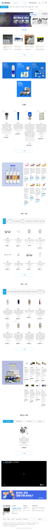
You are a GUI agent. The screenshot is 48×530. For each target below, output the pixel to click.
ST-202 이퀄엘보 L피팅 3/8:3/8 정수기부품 (29, 264)
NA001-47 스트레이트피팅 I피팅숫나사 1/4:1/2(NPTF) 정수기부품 (29, 241)
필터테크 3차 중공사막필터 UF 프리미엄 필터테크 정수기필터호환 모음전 (43, 171)
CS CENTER (14, 505)
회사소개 (4, 519)
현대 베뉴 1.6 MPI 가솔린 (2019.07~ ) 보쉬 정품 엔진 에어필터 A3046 (43, 394)
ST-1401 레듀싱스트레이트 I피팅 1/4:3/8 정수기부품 (40, 264)
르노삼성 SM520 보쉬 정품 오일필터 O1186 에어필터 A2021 (44, 371)
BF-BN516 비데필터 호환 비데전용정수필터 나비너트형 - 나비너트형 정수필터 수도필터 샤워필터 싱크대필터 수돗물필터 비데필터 (8, 336)
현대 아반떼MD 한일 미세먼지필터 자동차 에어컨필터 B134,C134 (32, 371)
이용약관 (12, 519)
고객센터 (8, 519)
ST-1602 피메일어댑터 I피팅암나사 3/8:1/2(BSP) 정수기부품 (18, 264)
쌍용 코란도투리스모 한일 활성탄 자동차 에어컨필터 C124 (26, 393)
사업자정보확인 (25, 519)
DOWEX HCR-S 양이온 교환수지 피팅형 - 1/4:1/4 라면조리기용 (29, 311)
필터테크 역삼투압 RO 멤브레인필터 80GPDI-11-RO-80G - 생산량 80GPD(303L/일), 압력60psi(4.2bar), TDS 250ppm (26, 193)
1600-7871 (16, 508)
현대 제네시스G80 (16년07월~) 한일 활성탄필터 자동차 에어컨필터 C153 (32, 394)
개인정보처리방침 (18, 519)
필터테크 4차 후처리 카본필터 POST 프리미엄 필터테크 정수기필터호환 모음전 (32, 191)
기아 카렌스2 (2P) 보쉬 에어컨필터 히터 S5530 (38, 393)
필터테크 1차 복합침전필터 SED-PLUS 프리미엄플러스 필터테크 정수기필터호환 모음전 (26, 171)
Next (42, 19)
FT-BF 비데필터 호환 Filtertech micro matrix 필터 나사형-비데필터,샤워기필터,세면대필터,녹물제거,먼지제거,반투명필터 (8, 312)
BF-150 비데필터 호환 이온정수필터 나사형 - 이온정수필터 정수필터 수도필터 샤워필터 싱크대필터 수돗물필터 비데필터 (40, 312)
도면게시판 (36, 6)
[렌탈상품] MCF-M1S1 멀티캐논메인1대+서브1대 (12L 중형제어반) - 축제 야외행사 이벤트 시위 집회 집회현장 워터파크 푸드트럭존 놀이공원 (24, 441)
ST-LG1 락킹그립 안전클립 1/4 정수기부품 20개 (7, 264)
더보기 (24, 54)
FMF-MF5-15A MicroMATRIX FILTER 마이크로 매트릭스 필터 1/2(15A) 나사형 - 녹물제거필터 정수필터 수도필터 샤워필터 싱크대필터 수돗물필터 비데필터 (40, 336)
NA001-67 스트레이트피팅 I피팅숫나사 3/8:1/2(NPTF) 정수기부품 (40, 241)
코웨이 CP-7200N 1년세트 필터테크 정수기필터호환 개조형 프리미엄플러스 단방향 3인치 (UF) (38, 192)
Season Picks (17, 6)
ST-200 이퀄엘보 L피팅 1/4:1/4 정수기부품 (7, 241)
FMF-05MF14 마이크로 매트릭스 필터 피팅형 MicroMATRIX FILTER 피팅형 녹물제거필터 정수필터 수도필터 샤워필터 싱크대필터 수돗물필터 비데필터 (29, 336)
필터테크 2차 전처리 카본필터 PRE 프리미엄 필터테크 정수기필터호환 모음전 (38, 171)
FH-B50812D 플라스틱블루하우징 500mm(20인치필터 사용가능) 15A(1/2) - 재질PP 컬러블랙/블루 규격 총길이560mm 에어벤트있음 (18, 126)
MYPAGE (43, 3)
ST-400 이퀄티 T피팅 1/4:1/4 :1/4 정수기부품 (18, 241)
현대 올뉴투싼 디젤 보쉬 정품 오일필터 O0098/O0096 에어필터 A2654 (38, 371)
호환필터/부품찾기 (31, 6)
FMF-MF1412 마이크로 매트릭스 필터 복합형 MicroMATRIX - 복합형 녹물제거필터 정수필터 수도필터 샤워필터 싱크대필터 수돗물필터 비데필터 (18, 336)
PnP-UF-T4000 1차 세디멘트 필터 (44, 189)
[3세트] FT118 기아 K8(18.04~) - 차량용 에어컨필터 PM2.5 (26, 371)
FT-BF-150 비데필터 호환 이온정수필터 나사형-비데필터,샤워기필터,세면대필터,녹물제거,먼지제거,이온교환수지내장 (18, 312)
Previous (5, 19)
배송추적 (43, 510)
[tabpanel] (24, 19)
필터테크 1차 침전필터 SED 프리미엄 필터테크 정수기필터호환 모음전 (32, 171)
